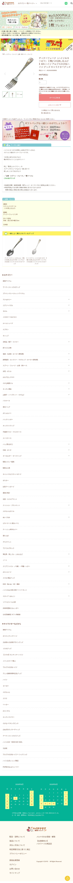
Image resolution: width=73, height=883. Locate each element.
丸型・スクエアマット (10, 499)
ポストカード (7, 572)
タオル (5, 311)
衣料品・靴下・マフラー (11, 342)
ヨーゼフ (6, 686)
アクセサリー (7, 299)
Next (33, 73)
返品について (15, 841)
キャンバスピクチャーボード (12, 474)
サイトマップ (15, 873)
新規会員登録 (15, 860)
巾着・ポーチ (7, 450)
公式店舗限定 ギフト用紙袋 (11, 614)
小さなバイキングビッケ (11, 723)
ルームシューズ (8, 323)
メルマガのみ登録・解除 (45, 837)
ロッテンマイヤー (8, 717)
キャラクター (45, 3)
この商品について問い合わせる (50, 110)
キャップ (6, 336)
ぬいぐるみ (6, 517)
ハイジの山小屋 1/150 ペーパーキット (15, 590)
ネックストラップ (8, 425)
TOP (3, 54)
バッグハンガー (8, 419)
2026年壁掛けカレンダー (11, 608)
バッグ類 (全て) (8, 444)
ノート (5, 560)
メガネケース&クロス (10, 317)
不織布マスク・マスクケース (12, 432)
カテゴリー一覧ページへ (26, 3)
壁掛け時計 (6, 493)
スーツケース (7, 438)
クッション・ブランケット (11, 505)
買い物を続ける (45, 113)
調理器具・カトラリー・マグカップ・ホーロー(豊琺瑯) (20, 360)
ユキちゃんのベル (8, 511)
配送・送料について (17, 837)
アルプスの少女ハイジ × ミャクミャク (15, 754)
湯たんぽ (6, 535)
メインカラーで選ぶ (9, 661)
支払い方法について (17, 845)
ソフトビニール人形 (9, 602)
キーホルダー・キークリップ (12, 456)
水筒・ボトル (7, 371)
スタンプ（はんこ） (9, 596)
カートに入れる (54, 97)
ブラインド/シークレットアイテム (14, 293)
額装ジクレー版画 (8, 462)
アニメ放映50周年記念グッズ (12, 673)
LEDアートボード (8, 486)
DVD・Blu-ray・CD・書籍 (11, 584)
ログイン (13, 864)
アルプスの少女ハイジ (10, 667)
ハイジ (5, 679)
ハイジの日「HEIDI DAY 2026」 (13, 742)
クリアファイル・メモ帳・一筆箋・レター (16, 566)
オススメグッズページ (10, 636)
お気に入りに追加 (53, 105)
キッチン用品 (7, 389)
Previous (5, 73)
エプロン (6, 329)
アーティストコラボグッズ (11, 287)
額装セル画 (6, 468)
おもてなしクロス (8, 377)
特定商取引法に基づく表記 (20, 849)
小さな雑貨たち (8, 383)
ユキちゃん (6, 692)
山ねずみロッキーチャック (11, 729)
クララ (5, 698)
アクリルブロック (8, 548)
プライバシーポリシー (18, 854)
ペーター (6, 704)
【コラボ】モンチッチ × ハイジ (13, 654)
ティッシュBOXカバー (10, 529)
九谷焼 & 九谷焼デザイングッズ (13, 642)
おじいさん (6, 711)
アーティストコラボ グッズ (11, 736)
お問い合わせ (15, 869)
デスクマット (7, 542)
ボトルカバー (7, 413)
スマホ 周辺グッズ (9, 578)
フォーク (30, 54)
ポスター (6, 480)
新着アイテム (7, 281)
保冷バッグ (6, 407)
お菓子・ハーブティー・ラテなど (13, 395)
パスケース (6, 400)
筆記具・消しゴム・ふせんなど (13, 554)
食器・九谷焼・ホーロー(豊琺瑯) (13, 354)
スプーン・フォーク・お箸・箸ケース (16, 54)
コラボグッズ (7, 648)
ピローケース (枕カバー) (10, 523)
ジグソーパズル (8, 305)
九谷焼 (5, 748)
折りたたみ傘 (7, 348)
